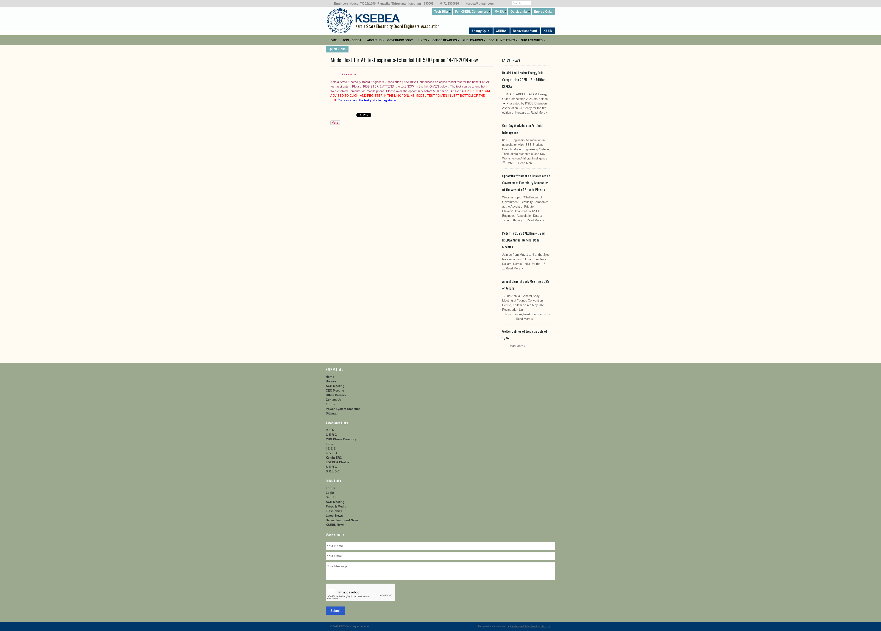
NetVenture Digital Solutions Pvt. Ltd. (530, 626)
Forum (330, 404)
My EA (499, 11)
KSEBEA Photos (337, 462)
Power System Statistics (343, 409)
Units (422, 40)
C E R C (331, 434)
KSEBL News (335, 525)
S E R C (331, 467)
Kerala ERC (334, 457)
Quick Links (518, 11)
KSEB (548, 31)
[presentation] (361, 592)
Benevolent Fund (525, 31)
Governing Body (400, 40)
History (331, 381)
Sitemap (331, 413)
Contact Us (333, 399)
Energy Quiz (543, 11)
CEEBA (501, 31)
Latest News (334, 515)
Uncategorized (349, 74)
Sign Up (331, 497)
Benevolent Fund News (342, 520)
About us (374, 40)
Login (330, 492)
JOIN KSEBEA (352, 40)
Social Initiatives (502, 40)
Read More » (539, 112)
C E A (330, 430)
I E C (329, 444)
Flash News (334, 511)
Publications (473, 40)
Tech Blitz (441, 11)
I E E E (331, 448)
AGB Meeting (335, 386)
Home (333, 40)
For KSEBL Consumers (471, 11)
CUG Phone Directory (341, 439)
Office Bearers (444, 40)
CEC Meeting (335, 390)
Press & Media (336, 506)
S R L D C (333, 471)
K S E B (331, 453)
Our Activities (532, 40)
